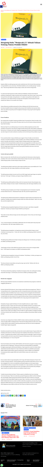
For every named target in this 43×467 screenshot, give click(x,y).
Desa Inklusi (26, 427)
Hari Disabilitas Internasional (36, 460)
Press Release (3, 39)
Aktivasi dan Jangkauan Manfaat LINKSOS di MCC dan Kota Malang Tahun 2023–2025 (10, 436)
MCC (3, 432)
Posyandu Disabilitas (32, 427)
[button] (1, 6)
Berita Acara (28, 460)
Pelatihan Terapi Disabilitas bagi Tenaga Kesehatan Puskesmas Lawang (31, 433)
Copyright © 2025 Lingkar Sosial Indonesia (21, 464)
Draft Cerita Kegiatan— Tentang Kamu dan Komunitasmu (15, 460)
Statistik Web (2, 460)
